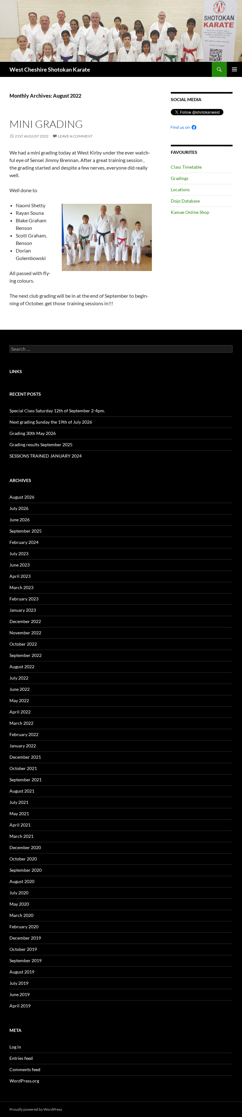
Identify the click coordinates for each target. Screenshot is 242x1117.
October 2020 (23, 858)
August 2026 (21, 497)
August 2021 (21, 791)
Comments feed (24, 1069)
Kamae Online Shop (190, 212)
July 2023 (18, 553)
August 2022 (21, 666)
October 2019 (23, 949)
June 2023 (19, 564)
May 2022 (19, 700)
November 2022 (25, 632)
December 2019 (25, 938)
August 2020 (21, 881)
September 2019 (25, 960)
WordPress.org (24, 1080)
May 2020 (19, 904)
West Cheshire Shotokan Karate (49, 69)
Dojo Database (185, 200)
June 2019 (19, 994)
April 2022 (20, 711)
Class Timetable (186, 167)
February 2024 (23, 542)
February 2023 (23, 598)
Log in (15, 1046)
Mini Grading (46, 123)
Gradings (179, 178)
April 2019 (20, 1005)
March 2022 (21, 723)
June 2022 (19, 689)
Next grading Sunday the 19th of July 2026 (50, 422)
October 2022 (23, 644)
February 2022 (23, 734)
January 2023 (22, 610)
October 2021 (23, 768)
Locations (180, 189)
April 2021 (20, 824)
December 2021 (25, 757)
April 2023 (20, 576)
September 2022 (25, 655)
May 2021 (19, 813)
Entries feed (21, 1058)
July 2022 (18, 678)
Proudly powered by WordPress (35, 1109)
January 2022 (22, 745)
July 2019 (18, 983)
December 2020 (25, 847)
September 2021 (25, 779)
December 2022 (25, 621)
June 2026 (19, 519)
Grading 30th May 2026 (32, 433)
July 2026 (18, 508)
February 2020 (23, 926)
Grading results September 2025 (40, 444)
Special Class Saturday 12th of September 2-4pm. (57, 410)
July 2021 (18, 802)
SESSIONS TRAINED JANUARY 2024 (45, 455)
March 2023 (21, 587)
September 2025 (25, 531)
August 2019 (21, 971)
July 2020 (18, 892)
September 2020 (25, 870)
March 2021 (21, 836)
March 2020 (21, 915)
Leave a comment (75, 136)
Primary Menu (234, 69)
